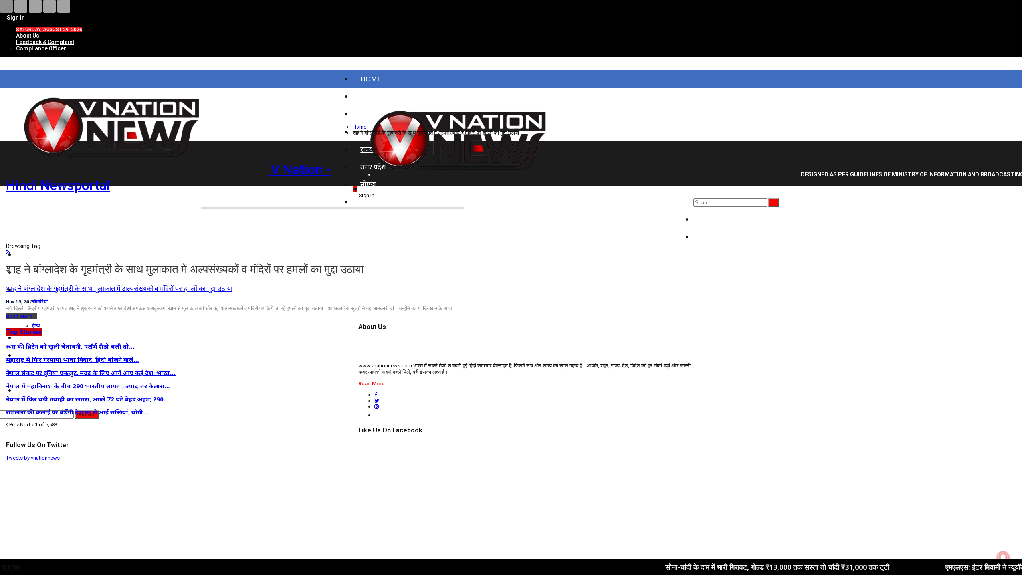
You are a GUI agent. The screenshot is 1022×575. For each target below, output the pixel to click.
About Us (27, 35)
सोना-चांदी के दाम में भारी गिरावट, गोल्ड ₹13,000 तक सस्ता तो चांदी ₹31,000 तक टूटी (747, 567)
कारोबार (711, 237)
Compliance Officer (41, 48)
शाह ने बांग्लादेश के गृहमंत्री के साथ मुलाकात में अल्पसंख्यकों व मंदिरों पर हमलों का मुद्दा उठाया (119, 288)
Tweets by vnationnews (33, 458)
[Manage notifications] (1003, 557)
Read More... (21, 316)
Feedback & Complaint (45, 42)
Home (370, 78)
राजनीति (712, 219)
